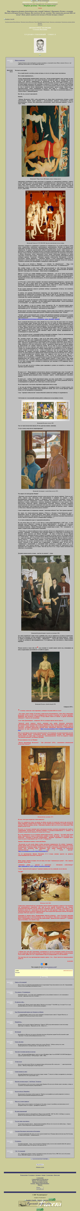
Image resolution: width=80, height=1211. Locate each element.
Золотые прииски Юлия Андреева (12, 22)
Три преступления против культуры (25, 1051)
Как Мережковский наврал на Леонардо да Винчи (29, 1012)
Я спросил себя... (19, 1002)
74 (37, 1159)
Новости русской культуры (40, 1182)
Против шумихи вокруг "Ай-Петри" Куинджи (28, 1081)
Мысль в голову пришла (22, 1101)
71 (33, 1159)
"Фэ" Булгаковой (20, 1151)
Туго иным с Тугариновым (22, 992)
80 (47, 1159)
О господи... (18, 1141)
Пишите (40, 1185)
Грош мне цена (19, 1042)
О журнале (31, 1175)
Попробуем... (18, 1022)
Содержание (40, 1178)
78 (44, 1159)
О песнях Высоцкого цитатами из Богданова (27, 1131)
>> (48, 1159)
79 (45, 1159)
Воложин (17, 972)
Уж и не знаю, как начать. (22, 1121)
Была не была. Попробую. (22, 1091)
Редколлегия (24, 1175)
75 (39, 1159)
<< (31, 1159)
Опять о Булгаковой (20, 982)
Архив (43, 1175)
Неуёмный (18, 1032)
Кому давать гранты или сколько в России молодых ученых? (43, 15)
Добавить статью (40, 1167)
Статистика (49, 1175)
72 (34, 1159)
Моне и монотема (20, 60)
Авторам (38, 1175)
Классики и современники (55, 22)
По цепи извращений (21, 1111)
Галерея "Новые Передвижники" (40, 1183)
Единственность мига (21, 1071)
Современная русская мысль (40, 1179)
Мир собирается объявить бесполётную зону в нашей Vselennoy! (29, 11)
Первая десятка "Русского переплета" (40, 6)
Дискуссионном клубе (50, 967)
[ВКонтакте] (42, 964)
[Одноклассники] (44, 964)
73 (36, 1159)
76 (40, 1159)
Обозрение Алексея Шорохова (27, 22)
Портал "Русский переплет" (40, 1180)
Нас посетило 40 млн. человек (41, 13)
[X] (46, 964)
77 (42, 1159)
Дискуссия (40, 24)
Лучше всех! (18, 1061)
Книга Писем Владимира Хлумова (41, 22)
